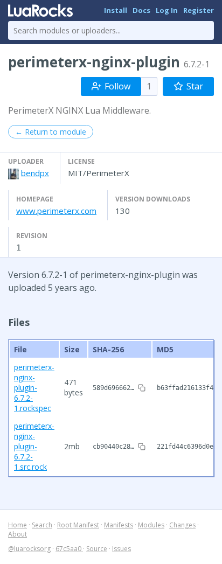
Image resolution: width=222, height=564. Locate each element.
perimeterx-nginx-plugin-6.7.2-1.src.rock (34, 446)
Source (96, 548)
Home (17, 525)
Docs (141, 10)
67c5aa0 (69, 548)
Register (198, 10)
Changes (182, 525)
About (17, 534)
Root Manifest (78, 525)
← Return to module (50, 132)
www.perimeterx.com (56, 210)
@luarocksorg (29, 548)
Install (115, 10)
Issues (121, 548)
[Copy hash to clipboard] (141, 387)
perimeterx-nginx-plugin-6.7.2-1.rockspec (34, 387)
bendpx (35, 173)
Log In (167, 10)
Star (194, 86)
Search (42, 525)
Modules (151, 525)
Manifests (118, 525)
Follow (117, 86)
